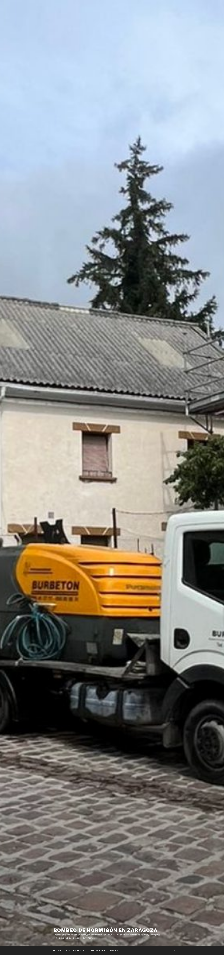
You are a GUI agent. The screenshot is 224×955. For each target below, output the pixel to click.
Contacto (114, 950)
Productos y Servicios (75, 950)
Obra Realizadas (98, 950)
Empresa (57, 950)
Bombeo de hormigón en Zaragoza (105, 930)
